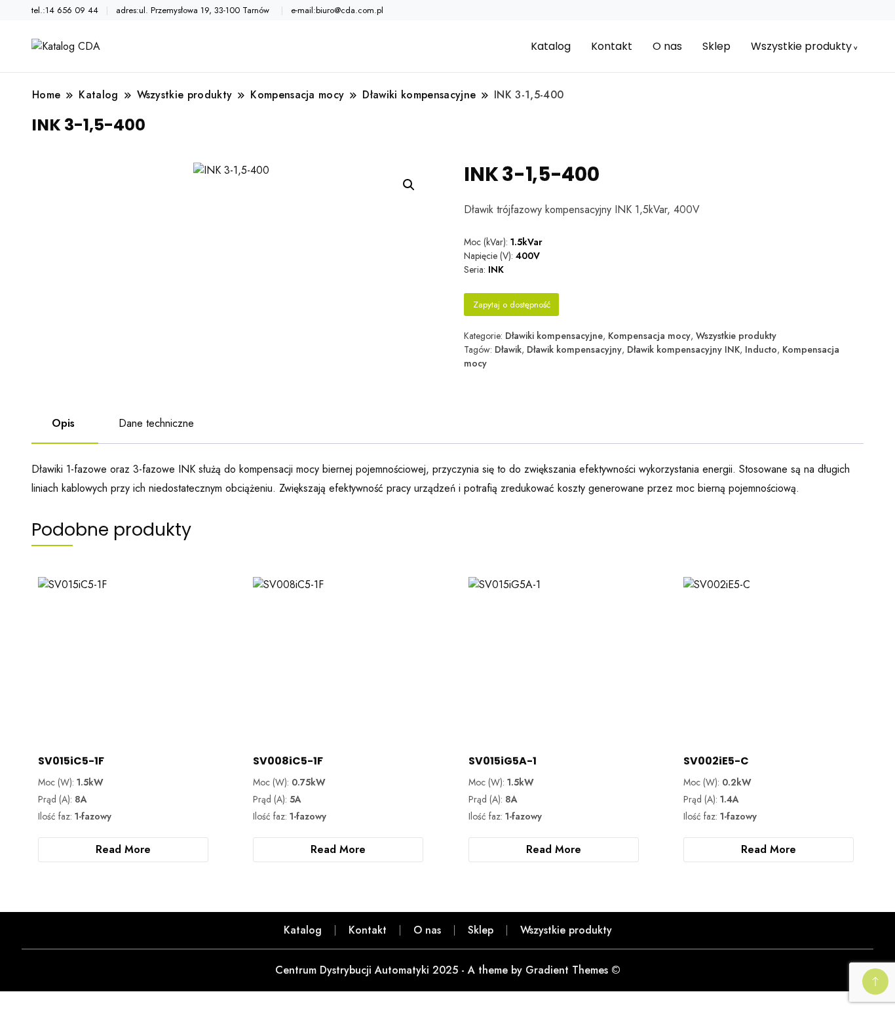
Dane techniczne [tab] (156, 423)
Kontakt (611, 46)
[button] (409, 185)
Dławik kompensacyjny (574, 349)
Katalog (551, 46)
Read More (123, 849)
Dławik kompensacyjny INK (683, 349)
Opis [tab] (63, 423)
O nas (667, 46)
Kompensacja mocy (649, 335)
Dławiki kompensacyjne (554, 335)
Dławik (508, 349)
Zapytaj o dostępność (511, 304)
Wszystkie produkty (801, 46)
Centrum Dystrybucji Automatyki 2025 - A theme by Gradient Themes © (447, 970)
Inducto (761, 349)
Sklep (716, 46)
